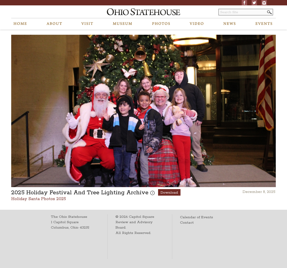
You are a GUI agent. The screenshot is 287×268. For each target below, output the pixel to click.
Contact (187, 222)
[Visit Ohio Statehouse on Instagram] (264, 2)
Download (169, 192)
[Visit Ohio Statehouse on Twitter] (254, 2)
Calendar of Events (196, 217)
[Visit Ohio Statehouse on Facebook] (244, 2)
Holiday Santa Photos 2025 (38, 199)
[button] (269, 12)
